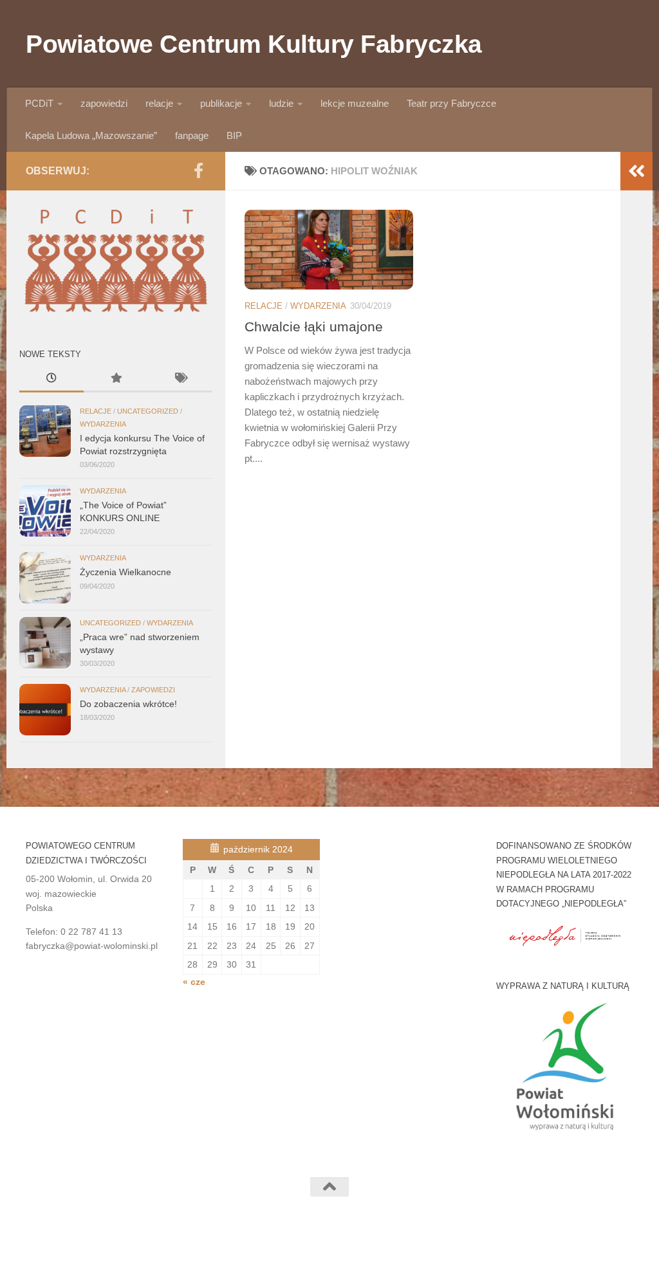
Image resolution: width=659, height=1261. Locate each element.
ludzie (281, 103)
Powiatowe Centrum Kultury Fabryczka (254, 44)
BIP (234, 135)
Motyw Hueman (167, 1234)
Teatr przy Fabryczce (451, 103)
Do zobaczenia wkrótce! (128, 704)
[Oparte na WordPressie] (66, 1234)
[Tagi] (180, 379)
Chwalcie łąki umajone (314, 326)
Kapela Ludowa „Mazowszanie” (91, 135)
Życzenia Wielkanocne (125, 572)
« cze (194, 982)
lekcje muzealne (354, 103)
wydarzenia (318, 306)
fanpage (192, 135)
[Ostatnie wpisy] (51, 379)
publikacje (221, 103)
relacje (159, 103)
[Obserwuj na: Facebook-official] (198, 170)
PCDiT (39, 103)
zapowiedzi (103, 103)
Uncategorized (147, 411)
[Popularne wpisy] (116, 379)
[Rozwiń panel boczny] (636, 171)
